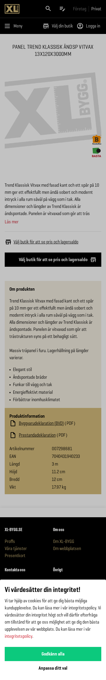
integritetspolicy (18, 636)
